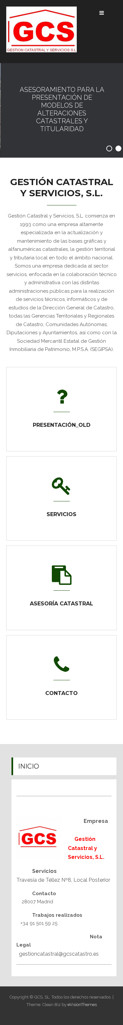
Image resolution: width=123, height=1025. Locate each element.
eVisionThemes (82, 1004)
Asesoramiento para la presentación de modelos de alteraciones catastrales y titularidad (61, 109)
